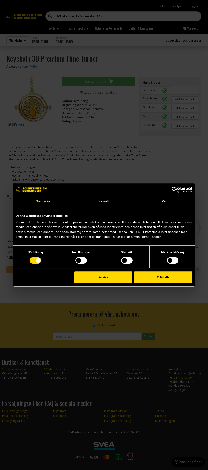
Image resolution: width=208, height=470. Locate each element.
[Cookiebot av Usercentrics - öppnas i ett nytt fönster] (174, 190)
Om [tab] (164, 201)
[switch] (81, 260)
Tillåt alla (163, 277)
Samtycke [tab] (43, 201)
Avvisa (103, 277)
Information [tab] (104, 201)
